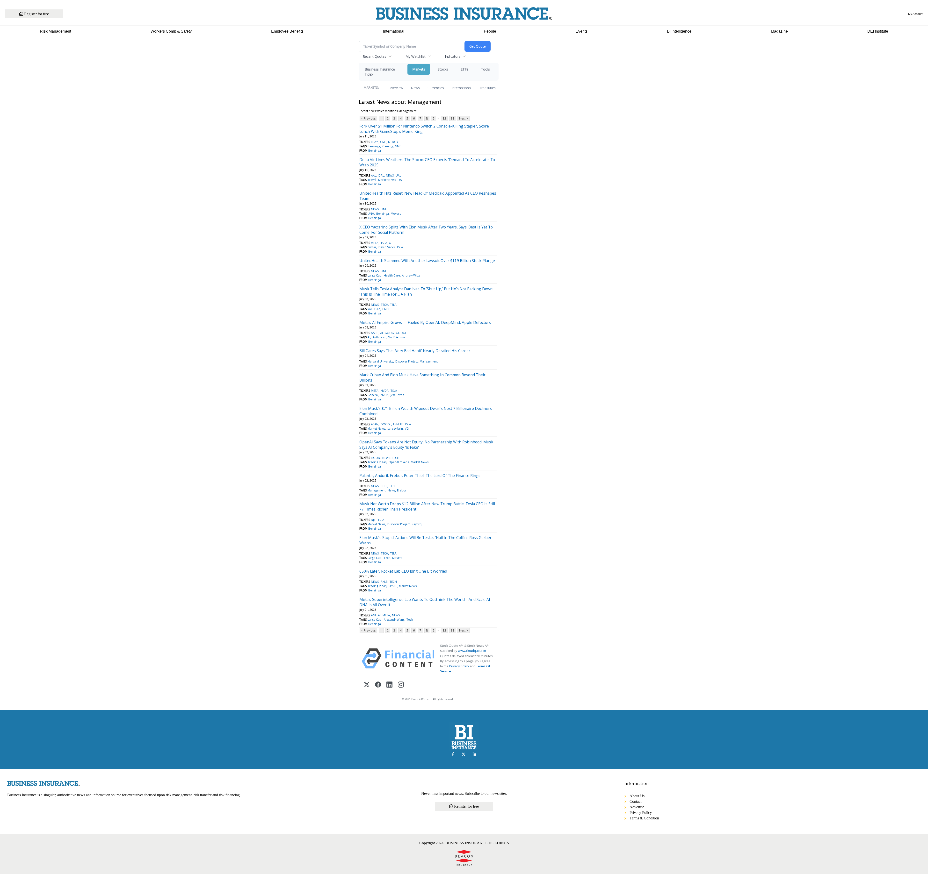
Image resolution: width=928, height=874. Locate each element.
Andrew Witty (411, 275)
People (490, 31)
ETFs (464, 69)
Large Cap (375, 275)
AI (381, 333)
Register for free (36, 14)
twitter (372, 247)
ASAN (374, 424)
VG (407, 428)
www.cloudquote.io (472, 650)
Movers (396, 214)
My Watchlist (416, 56)
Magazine (779, 31)
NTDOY (393, 142)
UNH (384, 209)
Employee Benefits (287, 31)
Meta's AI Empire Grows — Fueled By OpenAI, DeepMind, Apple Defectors (425, 322)
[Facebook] (378, 685)
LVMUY (398, 424)
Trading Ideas (377, 462)
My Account (915, 14)
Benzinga (374, 146)
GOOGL (401, 333)
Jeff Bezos (397, 395)
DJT (373, 520)
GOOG (389, 333)
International (393, 31)
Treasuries (487, 87)
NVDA (385, 391)
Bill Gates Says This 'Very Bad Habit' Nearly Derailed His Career (414, 350)
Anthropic (379, 337)
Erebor (401, 490)
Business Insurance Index (380, 72)
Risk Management (55, 31)
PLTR (384, 486)
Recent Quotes (374, 56)
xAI (370, 309)
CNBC (386, 309)
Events (581, 31)
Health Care (392, 275)
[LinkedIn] (389, 685)
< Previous (368, 118)
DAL (381, 175)
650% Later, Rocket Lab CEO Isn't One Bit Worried (403, 571)
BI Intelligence (679, 31)
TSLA (384, 243)
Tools (485, 69)
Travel (372, 180)
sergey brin (395, 428)
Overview (396, 87)
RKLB (384, 582)
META (374, 243)
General (373, 395)
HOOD (375, 458)
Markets (418, 69)
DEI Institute (877, 31)
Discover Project (406, 361)
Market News (387, 180)
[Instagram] (401, 685)
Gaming (387, 146)
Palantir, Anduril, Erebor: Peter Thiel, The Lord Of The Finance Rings (419, 475)
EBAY (374, 142)
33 (452, 118)
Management (429, 361)
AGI (373, 615)
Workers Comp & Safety (171, 31)
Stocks (443, 69)
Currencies (436, 87)
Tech (387, 558)
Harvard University (380, 361)
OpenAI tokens (399, 462)
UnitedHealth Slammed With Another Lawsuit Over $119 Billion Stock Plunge (427, 260)
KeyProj (417, 524)
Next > (463, 118)
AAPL (374, 333)
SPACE (393, 586)
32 (444, 118)
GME (383, 142)
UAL (398, 175)
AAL (373, 175)
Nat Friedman (397, 337)
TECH (384, 305)
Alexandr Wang (394, 620)
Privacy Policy (459, 666)
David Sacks (386, 247)
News (415, 87)
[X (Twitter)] (367, 685)
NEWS (390, 175)
